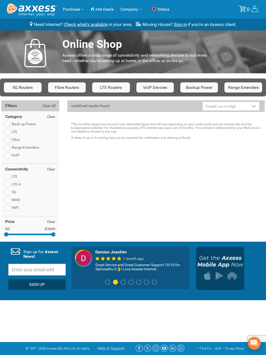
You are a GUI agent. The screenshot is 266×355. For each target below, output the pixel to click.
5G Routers (22, 87)
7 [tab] (154, 282)
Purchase (72, 9)
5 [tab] (139, 282)
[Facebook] (139, 348)
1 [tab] (107, 282)
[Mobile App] (220, 268)
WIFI (15, 208)
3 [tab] (123, 282)
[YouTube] (164, 348)
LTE (14, 132)
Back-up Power (24, 124)
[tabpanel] (130, 260)
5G (14, 192)
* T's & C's (204, 348)
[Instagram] (155, 348)
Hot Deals (104, 9)
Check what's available (86, 24)
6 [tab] (146, 282)
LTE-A (16, 184)
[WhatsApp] (180, 348)
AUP (218, 348)
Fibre (16, 139)
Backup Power (199, 87)
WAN (16, 200)
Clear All (48, 106)
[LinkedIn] (172, 348)
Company (130, 9)
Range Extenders (243, 87)
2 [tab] (115, 282)
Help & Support (111, 348)
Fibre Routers (67, 87)
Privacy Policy (234, 348)
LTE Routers (111, 87)
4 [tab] (131, 282)
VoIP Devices (155, 87)
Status (162, 9)
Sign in (180, 24)
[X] (147, 348)
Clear (51, 117)
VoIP (15, 155)
